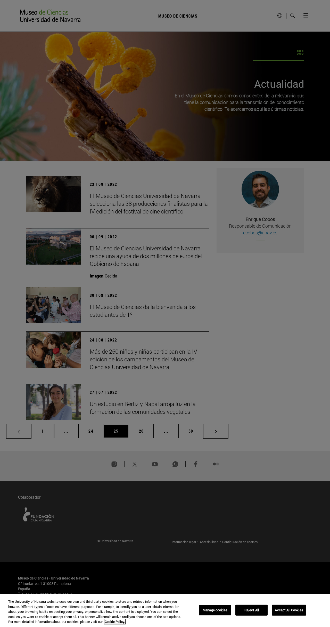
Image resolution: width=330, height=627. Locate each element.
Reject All (251, 610)
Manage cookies (215, 610)
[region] (165, 610)
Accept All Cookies (289, 610)
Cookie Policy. (115, 621)
